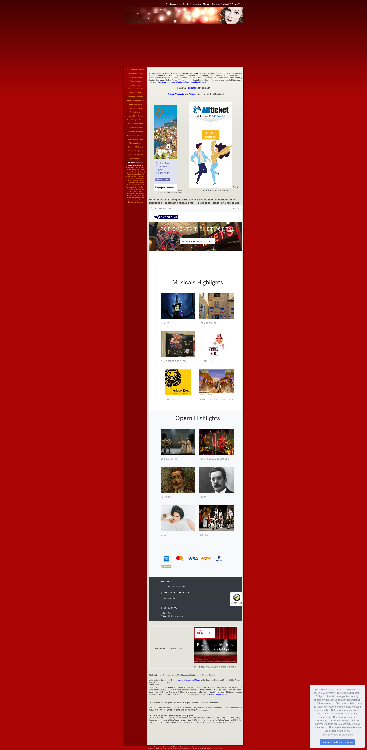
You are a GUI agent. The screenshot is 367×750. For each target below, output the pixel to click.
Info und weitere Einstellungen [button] (337, 734)
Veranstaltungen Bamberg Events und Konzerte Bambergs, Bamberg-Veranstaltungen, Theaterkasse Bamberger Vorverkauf (135, 194)
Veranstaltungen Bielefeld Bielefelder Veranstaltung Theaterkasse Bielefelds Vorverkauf (135, 198)
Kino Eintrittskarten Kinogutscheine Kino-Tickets (135, 124)
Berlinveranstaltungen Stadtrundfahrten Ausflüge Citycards (182, 82)
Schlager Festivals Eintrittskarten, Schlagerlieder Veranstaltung (135, 93)
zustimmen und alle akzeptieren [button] (337, 742)
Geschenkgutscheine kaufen (135, 120)
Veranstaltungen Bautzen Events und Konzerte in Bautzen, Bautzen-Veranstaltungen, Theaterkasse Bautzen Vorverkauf (135, 196)
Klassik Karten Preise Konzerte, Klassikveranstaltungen (135, 128)
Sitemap (156, 747)
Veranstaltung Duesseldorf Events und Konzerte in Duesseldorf (135, 176)
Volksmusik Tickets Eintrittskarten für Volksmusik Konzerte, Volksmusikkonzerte (135, 89)
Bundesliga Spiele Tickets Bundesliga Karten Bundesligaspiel (135, 104)
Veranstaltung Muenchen (135, 170)
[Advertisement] (183, 46)
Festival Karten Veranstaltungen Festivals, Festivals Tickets (135, 112)
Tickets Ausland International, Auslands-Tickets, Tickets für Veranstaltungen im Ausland (135, 159)
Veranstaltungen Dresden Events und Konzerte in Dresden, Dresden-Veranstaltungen (135, 174)
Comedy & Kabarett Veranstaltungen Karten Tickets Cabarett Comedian (135, 147)
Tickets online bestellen (135, 69)
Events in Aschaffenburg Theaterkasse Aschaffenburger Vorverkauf (135, 189)
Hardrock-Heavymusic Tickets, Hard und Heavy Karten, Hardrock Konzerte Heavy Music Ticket (135, 151)
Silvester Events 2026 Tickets (135, 73)
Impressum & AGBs (169, 747)
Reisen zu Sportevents (135, 100)
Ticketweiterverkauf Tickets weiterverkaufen (135, 139)
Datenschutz (184, 747)
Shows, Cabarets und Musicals (182, 94)
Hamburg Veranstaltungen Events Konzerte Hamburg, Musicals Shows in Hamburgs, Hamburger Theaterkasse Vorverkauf (135, 168)
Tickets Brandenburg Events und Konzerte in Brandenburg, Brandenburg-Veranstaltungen (135, 202)
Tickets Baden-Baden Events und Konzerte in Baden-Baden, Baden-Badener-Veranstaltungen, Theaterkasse (135, 191)
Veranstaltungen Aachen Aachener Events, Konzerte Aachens (135, 181)
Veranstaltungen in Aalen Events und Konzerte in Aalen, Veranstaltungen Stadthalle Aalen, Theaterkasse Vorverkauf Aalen (135, 183)
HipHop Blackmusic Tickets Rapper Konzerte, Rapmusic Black (135, 155)
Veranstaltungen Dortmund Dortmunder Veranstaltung (135, 172)
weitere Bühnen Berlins (218, 694)
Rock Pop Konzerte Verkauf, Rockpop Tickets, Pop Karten (135, 97)
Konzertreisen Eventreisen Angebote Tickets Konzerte (135, 85)
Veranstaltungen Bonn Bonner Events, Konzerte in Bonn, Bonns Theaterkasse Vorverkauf (135, 200)
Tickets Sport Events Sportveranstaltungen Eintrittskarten (135, 108)
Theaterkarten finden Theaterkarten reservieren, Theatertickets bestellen (135, 132)
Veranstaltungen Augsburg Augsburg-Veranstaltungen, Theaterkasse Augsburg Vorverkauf (135, 187)
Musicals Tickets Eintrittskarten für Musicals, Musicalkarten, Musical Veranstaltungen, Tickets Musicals (135, 77)
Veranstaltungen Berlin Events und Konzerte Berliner (135, 166)
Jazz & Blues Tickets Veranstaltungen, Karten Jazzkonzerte (135, 116)
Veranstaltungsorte (209, 747)
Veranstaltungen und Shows (189, 680)
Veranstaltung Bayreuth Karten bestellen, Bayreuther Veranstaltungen (135, 178)
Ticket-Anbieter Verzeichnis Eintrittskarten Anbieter (135, 81)
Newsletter (195, 747)
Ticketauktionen (135, 143)
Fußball (191, 88)
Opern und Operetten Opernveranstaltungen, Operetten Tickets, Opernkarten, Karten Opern (135, 135)
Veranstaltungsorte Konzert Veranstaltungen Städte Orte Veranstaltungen (135, 163)
